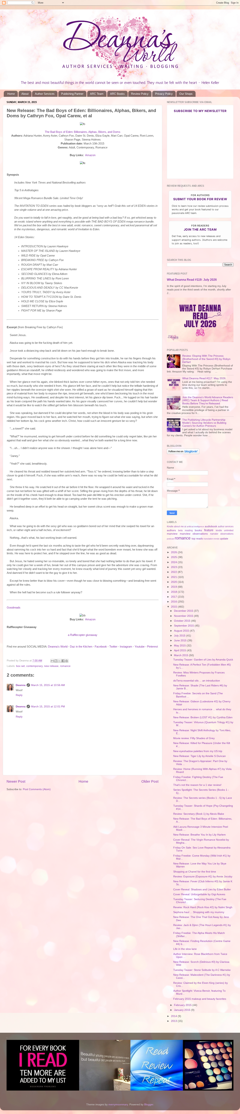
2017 (174, 596)
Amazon (90, 155)
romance (65, 666)
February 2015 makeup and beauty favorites (199, 998)
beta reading (185, 530)
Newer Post (16, 781)
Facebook (101, 646)
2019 (174, 586)
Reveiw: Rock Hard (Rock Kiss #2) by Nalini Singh (202, 907)
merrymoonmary (118, 1104)
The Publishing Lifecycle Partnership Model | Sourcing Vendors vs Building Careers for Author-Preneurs (204, 422)
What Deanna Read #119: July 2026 (192, 279)
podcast (170, 539)
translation (208, 539)
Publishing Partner (72, 93)
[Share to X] (59, 661)
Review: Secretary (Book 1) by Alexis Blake (198, 813)
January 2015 (182, 1010)
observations (226, 534)
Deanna (21, 685)
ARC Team (97, 93)
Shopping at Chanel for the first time (194, 871)
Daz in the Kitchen (81, 646)
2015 (174, 606)
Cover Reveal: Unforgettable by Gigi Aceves (199, 894)
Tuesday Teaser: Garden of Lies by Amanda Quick (203, 659)
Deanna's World (58, 646)
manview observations (194, 533)
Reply (19, 695)
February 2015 (183, 1005)
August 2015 (182, 630)
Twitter (113, 646)
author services (225, 526)
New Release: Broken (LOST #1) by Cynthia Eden (202, 717)
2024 (174, 562)
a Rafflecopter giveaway (82, 634)
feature (208, 530)
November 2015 (184, 616)
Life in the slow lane (185, 949)
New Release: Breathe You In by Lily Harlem (199, 834)
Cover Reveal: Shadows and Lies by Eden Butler (202, 889)
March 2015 (181, 655)
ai (185, 526)
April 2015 (180, 650)
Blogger (148, 1104)
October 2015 (182, 620)
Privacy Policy (164, 93)
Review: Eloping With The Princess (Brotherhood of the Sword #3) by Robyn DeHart (206, 358)
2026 (174, 552)
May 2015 (180, 645)
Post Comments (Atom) (37, 789)
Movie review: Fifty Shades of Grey (194, 738)
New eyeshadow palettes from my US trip (197, 751)
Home (11, 93)
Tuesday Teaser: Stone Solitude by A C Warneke (202, 970)
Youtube (140, 646)
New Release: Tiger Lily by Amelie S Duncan (199, 756)
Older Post (149, 781)
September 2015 (184, 625)
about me (179, 526)
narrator (214, 534)
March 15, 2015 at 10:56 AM (48, 685)
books (198, 530)
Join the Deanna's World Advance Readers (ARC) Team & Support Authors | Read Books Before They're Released (207, 400)
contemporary (34, 666)
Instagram (126, 646)
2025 (174, 557)
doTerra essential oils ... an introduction (196, 680)
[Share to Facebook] (63, 661)
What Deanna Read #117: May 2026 (204, 378)
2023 (174, 567)
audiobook (211, 526)
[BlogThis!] (56, 661)
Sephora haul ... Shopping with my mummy (198, 912)
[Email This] (52, 661)
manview (172, 533)
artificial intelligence (195, 526)
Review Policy (139, 93)
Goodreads (13, 607)
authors (171, 530)
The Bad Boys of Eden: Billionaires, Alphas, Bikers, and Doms (82, 131)
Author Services (45, 93)
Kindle (170, 526)
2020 (174, 582)
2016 (174, 601)
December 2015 (184, 610)
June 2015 (180, 640)
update (224, 538)
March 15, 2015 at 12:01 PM (48, 706)
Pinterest (152, 646)
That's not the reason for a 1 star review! (197, 785)
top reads (197, 538)
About (24, 93)
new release (51, 666)
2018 (174, 591)
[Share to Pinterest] (66, 661)
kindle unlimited (224, 530)
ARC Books (117, 93)
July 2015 (180, 635)
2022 (174, 572)
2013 (174, 1021)
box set (20, 666)
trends (216, 539)
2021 (174, 577)
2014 (174, 1016)
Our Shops (186, 93)
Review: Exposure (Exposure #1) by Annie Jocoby (202, 876)
